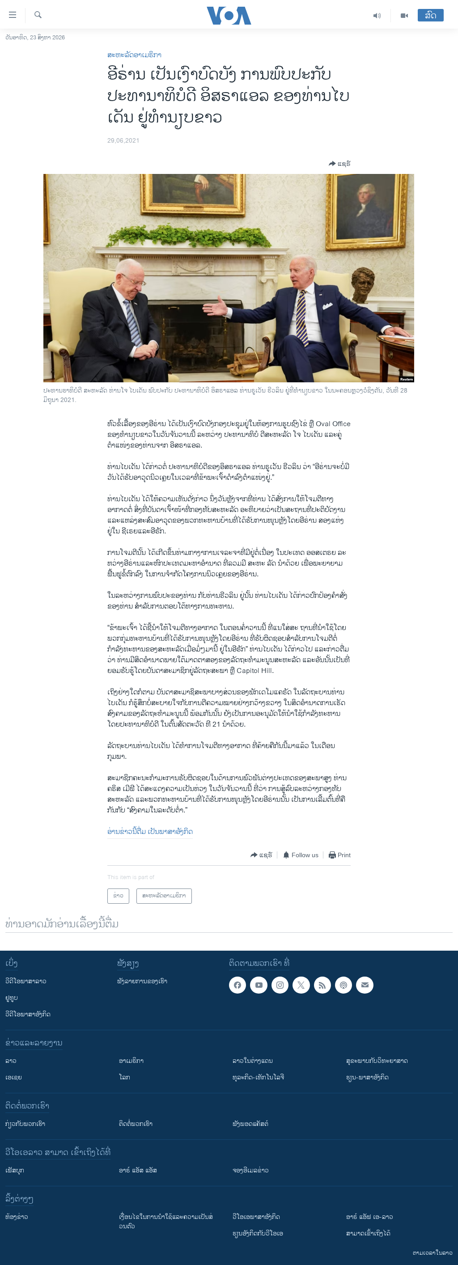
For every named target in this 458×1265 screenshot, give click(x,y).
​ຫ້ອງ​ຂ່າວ (16, 1217)
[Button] (340, 163)
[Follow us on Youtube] (258, 985)
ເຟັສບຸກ (14, 1170)
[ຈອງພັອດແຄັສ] (364, 985)
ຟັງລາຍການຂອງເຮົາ (142, 981)
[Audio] (377, 15)
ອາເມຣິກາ (131, 1061)
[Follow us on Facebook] (237, 985)
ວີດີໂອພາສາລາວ (26, 981)
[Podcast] (343, 985)
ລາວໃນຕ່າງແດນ (253, 1061)
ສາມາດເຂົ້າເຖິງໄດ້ (368, 1233)
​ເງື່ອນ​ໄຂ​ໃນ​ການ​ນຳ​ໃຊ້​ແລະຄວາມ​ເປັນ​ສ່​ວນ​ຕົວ (166, 1221)
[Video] (404, 15)
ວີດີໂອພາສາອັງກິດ (28, 1014)
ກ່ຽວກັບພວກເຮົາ (25, 1124)
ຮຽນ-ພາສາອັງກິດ (367, 1077)
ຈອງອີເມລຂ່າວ (251, 1170)
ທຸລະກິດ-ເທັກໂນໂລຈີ (258, 1077)
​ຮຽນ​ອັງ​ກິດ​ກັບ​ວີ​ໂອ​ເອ (258, 1233)
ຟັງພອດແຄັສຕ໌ (250, 1124)
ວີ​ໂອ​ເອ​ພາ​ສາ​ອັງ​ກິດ (256, 1217)
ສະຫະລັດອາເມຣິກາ (134, 55)
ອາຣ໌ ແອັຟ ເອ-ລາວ (369, 1217)
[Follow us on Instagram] (279, 985)
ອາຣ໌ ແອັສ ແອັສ (138, 1170)
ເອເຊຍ (13, 1077)
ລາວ (11, 1061)
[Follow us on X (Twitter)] (301, 985)
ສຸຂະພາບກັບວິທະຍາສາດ (377, 1061)
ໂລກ (124, 1077)
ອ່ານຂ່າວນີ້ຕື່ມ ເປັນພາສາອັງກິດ (150, 832)
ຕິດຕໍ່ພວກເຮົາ (136, 1124)
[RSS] (322, 985)
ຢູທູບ (11, 998)
